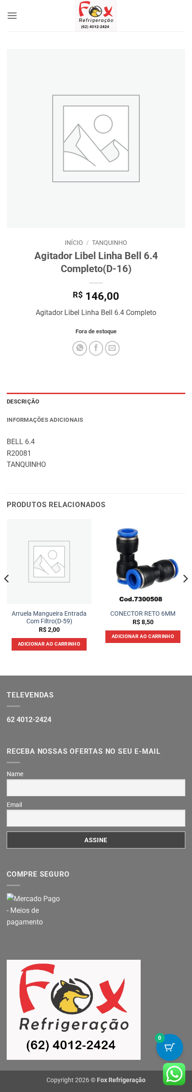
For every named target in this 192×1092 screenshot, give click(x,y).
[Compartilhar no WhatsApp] (79, 348)
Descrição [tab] (23, 401)
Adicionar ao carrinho (49, 644)
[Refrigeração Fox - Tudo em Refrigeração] (96, 15)
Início (74, 242)
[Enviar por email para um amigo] (112, 348)
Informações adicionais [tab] (45, 419)
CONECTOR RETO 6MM (142, 613)
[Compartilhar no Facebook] (96, 348)
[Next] (184, 596)
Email (14, 804)
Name (15, 773)
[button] (12, 15)
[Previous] (7, 596)
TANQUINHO (109, 242)
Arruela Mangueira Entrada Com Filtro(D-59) (49, 617)
